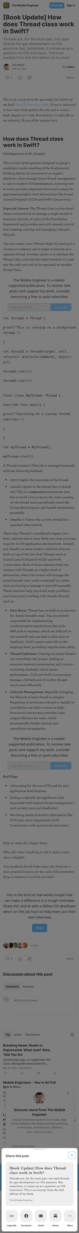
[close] (72, 1155)
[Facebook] (26, 1216)
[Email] (41, 1216)
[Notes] (55, 1216)
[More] (70, 1216)
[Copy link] (12, 1216)
